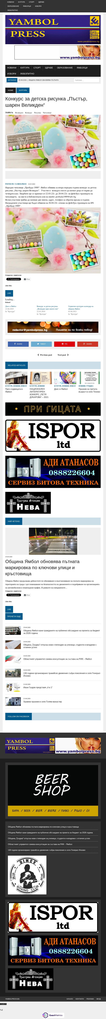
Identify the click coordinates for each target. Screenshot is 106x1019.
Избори (38, 6)
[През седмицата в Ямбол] (16, 382)
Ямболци (27, 6)
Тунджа (89, 386)
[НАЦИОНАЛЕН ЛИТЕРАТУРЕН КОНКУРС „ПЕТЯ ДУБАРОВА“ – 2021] (41, 382)
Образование (13, 6)
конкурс (28, 112)
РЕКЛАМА (90, 999)
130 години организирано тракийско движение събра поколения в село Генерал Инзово (46, 850)
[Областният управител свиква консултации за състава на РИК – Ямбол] (13, 661)
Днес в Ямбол (10, 306)
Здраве (41, 2)
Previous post (46, 354)
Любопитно (12, 10)
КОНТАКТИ (80, 999)
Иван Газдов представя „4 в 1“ (37, 687)
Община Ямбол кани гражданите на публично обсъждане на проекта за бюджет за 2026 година (50, 832)
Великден (19, 112)
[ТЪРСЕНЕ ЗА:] (86, 80)
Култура (21, 2)
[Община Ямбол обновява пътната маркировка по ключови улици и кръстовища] (53, 553)
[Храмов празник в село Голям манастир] (13, 704)
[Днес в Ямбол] (65, 382)
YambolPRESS (20, 184)
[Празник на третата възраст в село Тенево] (90, 382)
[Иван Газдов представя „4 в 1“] (13, 690)
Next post (62, 354)
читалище (47, 112)
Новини (10, 2)
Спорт (31, 2)
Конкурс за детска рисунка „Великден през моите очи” (47, 307)
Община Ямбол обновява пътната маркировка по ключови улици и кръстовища (42, 567)
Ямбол (24, 386)
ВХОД (99, 999)
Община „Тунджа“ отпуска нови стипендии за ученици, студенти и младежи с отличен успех (49, 838)
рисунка (37, 112)
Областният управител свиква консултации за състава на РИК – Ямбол (57, 659)
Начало (70, 999)
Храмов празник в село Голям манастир (42, 702)
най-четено (14, 521)
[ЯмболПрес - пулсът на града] (53, 29)
